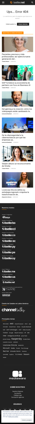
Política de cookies (13, 416)
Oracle (18, 348)
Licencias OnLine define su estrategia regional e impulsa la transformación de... (15, 192)
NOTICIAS (4, 7)
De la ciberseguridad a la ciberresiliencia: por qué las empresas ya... (14, 137)
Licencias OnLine (10, 345)
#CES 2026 (5, 324)
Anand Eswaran (19, 324)
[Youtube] (30, 410)
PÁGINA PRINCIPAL (23, 24)
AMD (11, 324)
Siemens (24, 351)
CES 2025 (5, 327)
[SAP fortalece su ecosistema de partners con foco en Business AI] (17, 72)
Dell (4, 330)
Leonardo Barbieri (7, 113)
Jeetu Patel (24, 336)
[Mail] (20, 410)
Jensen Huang (6, 339)
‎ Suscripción (17, 393)
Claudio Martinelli (26, 327)
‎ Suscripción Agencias (17, 397)
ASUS (26, 324)
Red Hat (6, 351)
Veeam (26, 354)
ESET (20, 330)
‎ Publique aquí (17, 395)
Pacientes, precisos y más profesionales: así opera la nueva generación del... (16, 56)
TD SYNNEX (18, 354)
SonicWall (5, 354)
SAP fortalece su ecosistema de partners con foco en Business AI (16, 84)
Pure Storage (24, 348)
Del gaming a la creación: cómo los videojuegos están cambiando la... (17, 110)
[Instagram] (10, 410)
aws (30, 324)
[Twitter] (25, 410)
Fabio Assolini (27, 330)
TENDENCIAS (16, 7)
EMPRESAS (26, 7)
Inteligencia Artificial (14, 336)
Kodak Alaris (26, 339)
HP (25, 333)
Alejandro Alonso (6, 197)
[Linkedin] (15, 410)
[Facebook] (5, 410)
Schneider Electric (15, 351)
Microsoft (6, 348)
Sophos (11, 354)
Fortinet (5, 333)
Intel (4, 336)
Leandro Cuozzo (7, 342)
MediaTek (21, 345)
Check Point (12, 327)
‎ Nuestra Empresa (17, 391)
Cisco (18, 327)
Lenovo (15, 342)
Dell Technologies (11, 330)
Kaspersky (16, 339)
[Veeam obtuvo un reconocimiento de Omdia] (17, 153)
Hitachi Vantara (18, 333)
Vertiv (4, 357)
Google (11, 333)
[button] (3, 2)
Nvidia (13, 348)
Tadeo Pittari (5, 61)
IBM (28, 333)
